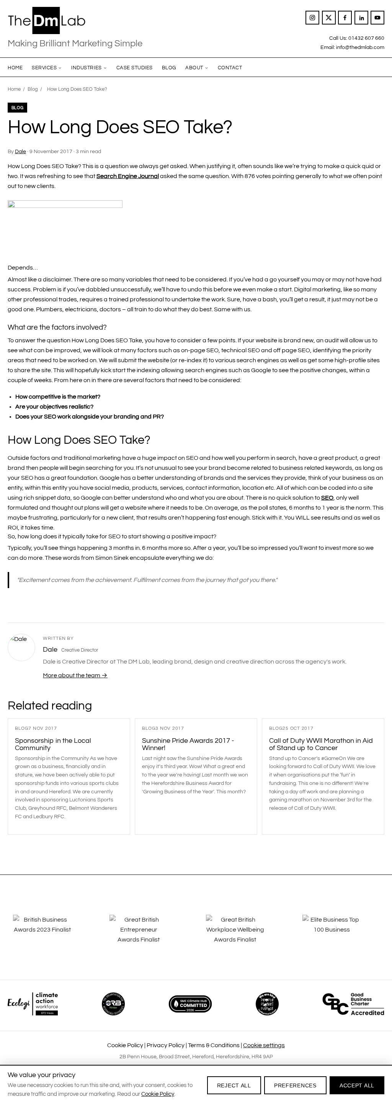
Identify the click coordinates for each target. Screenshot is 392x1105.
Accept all (357, 1085)
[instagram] (312, 18)
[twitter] (329, 18)
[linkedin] (361, 18)
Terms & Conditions (214, 1045)
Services (44, 67)
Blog (169, 67)
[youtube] (377, 18)
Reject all (234, 1085)
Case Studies (134, 67)
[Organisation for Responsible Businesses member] (113, 1003)
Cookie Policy (125, 1045)
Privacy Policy (166, 1045)
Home (15, 67)
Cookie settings (264, 1045)
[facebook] (345, 18)
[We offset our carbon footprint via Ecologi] (33, 1003)
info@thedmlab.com (360, 47)
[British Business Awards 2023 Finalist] (51, 935)
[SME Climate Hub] (190, 1003)
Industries (86, 67)
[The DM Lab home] (75, 20)
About (194, 67)
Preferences (295, 1085)
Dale (20, 151)
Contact (230, 67)
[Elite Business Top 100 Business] (340, 935)
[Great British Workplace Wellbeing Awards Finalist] (244, 935)
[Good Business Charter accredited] (353, 1003)
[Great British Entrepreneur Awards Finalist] (147, 935)
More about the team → (75, 675)
